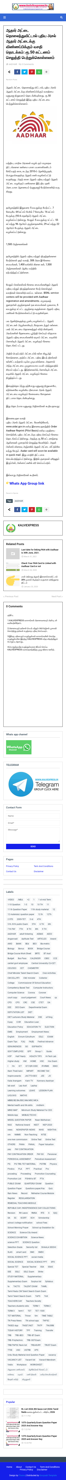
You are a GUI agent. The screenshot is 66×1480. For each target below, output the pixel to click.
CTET (41, 1002)
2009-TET (21, 919)
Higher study (13, 1061)
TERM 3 (11, 1311)
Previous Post (11, 596)
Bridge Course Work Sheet (19, 953)
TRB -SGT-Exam (34, 1340)
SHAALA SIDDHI (48, 1247)
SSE (9, 1272)
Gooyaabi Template (48, 1475)
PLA (20, 1169)
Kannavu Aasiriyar (45, 1081)
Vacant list (30, 1360)
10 (32, 904)
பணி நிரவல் (31, 1374)
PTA (42, 1179)
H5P (10, 1056)
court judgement (28, 997)
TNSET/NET (27, 1325)
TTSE (10, 1350)
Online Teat (36, 1139)
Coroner (42, 993)
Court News (45, 997)
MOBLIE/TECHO (29, 1115)
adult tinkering (26, 934)
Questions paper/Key (35, 1188)
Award (53, 939)
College (11, 983)
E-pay (10, 1022)
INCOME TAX (43, 1071)
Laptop (34, 1086)
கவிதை (11, 1374)
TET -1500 (40, 1311)
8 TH (29, 929)
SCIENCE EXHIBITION (17, 1237)
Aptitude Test (27, 939)
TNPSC (46, 1320)
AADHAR (13, 64)
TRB (9, 1335)
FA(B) (31, 1041)
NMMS (18, 1134)
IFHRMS (45, 1066)
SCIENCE (12, 1232)
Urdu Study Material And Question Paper (26, 1355)
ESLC (41, 1037)
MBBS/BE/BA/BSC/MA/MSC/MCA (23, 1100)
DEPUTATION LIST (16, 1012)
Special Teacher (29, 1267)
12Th (49, 914)
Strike (40, 1272)
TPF (28, 1330)
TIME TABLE (47, 1316)
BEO (35, 944)
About (19, 1467)
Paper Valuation (46, 1144)
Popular (10, 1402)
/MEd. (20, 899)
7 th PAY (11, 929)
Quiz (51, 1188)
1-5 (25, 904)
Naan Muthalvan (42, 1120)
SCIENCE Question (31, 1242)
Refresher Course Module (42, 1193)
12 (54, 909)
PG (9, 1164)
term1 (21, 1311)
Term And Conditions (43, 866)
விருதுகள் (26, 1379)
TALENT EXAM (30, 1286)
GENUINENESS (14, 1046)
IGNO (55, 1066)
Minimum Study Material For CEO (36, 1110)
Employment (22, 1032)
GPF (29, 1051)
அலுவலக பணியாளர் (16, 1369)
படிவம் (20, 1374)
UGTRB (27, 1350)
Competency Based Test (18, 988)
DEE (9, 1007)
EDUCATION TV (34, 1027)
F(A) (23, 1041)
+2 (28, 899)
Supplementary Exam (17, 1281)
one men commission (17, 1139)
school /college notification (20, 1223)
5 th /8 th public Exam (18, 924)
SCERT (23, 1218)
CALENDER (35, 958)
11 (48, 904)
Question (49, 1183)
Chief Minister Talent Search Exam (23, 973)
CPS (17, 1002)
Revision (11, 1213)
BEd (27, 944)
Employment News (40, 1032)
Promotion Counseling (45, 1174)
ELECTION (49, 1027)
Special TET (13, 1267)
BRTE (37, 953)
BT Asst (47, 953)
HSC (42, 1061)
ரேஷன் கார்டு (13, 1379)
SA (9, 1218)
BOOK (30, 948)
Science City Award (28, 1232)
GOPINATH (37, 1046)
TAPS (37, 1296)
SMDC (41, 1252)
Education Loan (32, 1022)
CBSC (46, 958)
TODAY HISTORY (15, 1330)
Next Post (56, 596)
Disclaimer (38, 871)
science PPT (13, 1242)
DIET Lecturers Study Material (21, 1017)
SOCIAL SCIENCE (15, 1262)
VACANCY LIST (14, 1360)
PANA (22, 1144)
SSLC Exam (29, 1272)
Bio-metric (45, 944)
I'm (13, 1066)
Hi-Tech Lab (51, 1056)
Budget (11, 958)
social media (37, 1257)
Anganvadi (13, 939)
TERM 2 (47, 1306)
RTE (42, 1213)
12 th (40, 914)
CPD (10, 1002)
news (10, 1130)
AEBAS (40, 934)
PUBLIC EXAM (14, 1183)
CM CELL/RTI (13, 978)
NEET (36, 1125)
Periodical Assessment (45, 1159)
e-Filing (49, 1017)
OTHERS (11, 1144)
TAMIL (44, 1286)
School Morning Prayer (18, 1227)
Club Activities (49, 973)
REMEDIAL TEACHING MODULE (22, 1203)
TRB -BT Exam (33, 1335)
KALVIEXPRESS (28, 525)
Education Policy (15, 1027)
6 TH (42, 924)
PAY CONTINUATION (24, 1149)
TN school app (32, 1320)
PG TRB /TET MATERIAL (25, 1164)
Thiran (28, 1316)
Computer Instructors (43, 988)
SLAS (10, 1252)
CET (22, 968)
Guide (49, 1051)
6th (49, 924)
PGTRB (43, 1164)
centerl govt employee (18, 963)
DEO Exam (20, 1007)
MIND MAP (13, 1110)
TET (29, 1311)
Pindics (11, 1169)
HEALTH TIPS (35, 1056)
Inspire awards (14, 1076)
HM (24, 1061)
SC (15, 1218)
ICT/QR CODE (32, 1066)
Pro (47, 1169)
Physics (53, 1164)
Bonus (21, 948)
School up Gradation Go (43, 1227)
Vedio (10, 1365)
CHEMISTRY (33, 968)
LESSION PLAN (46, 1090)
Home (9, 1467)
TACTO (16, 1286)
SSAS (50, 1267)
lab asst (11, 1086)
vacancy (52, 1355)
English (11, 1037)
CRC (25, 1002)
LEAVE (32, 1090)
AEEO (49, 934)
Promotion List (14, 1179)
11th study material (40, 909)
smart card (21, 1252)
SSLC (17, 1272)
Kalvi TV (29, 1081)
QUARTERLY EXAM (32, 1183)
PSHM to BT (30, 1179)
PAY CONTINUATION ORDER (20, 1154)
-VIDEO (11, 899)
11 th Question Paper (17, 909)
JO (49, 1076)
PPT (28, 1169)
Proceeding (26, 1174)
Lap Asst (23, 1086)
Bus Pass (22, 958)
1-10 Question (14, 904)
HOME (33, 1061)
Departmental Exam (38, 1007)
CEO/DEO (12, 968)
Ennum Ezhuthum (26, 1037)
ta (8, 1286)
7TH (21, 929)
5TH (34, 924)
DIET (30, 1012)
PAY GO (40, 1154)
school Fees (41, 1223)
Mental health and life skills (20, 1105)
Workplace (21, 1365)
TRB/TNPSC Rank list (17, 1345)
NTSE (43, 1134)
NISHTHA (52, 1130)
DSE (40, 1017)
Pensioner (52, 1154)
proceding (12, 1174)
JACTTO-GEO (31, 1076)
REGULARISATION (27, 1198)
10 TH (40, 904)
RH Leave (23, 1213)
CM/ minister (29, 978)
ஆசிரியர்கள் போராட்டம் (38, 1369)
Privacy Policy (12, 866)
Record (24, 1193)
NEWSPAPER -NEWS (25, 1130)
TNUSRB (50, 1325)
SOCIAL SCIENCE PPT (18, 1257)
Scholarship (43, 1218)
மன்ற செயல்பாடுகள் (48, 1374)
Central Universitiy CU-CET (43, 963)
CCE (55, 958)
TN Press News (14, 1320)
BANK (18, 944)
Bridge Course (43, 948)
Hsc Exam (52, 1061)
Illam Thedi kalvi (15, 1071)
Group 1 (38, 1051)
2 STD (10, 919)
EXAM (50, 1037)
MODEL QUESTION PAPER (19, 1120)
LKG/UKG (12, 1095)
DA (49, 1002)
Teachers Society (33, 1301)
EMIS (10, 1032)
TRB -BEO (19, 1335)
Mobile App (13, 1115)
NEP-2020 (47, 1125)
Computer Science (16, 993)
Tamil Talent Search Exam (19, 1296)
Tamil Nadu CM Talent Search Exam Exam (27, 1291)
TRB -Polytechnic (15, 1340)
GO (26, 1046)
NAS (10, 1125)
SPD (53, 1262)
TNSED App (13, 1325)
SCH (32, 1218)
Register (11, 1198)
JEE (42, 1076)
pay (9, 1149)
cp (56, 997)
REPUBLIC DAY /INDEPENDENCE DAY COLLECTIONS (31, 1208)
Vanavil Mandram (47, 1360)
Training (38, 1330)
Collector (43, 978)
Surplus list (36, 1281)
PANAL (31, 1144)
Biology (11, 948)
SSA (42, 1267)
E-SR (19, 1022)
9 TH (44, 929)
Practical (38, 1169)
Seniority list (31, 1247)
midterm (40, 1105)
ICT (20, 1066)
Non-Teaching (31, 1134)
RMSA (34, 1213)
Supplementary (34, 1276)
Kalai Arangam (14, 1081)
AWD (10, 944)
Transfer (49, 1330)
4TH (39, 919)
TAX (46, 1296)
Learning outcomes (16, 1090)
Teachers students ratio (18, 1306)
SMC (32, 1252)
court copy (12, 997)
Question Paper (15, 1188)
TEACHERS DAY (15, 1301)
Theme (22, 1475)
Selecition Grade (15, 1247)
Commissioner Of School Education (34, 983)
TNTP (39, 1325)
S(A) (55, 1213)
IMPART (30, 1071)
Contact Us (11, 871)
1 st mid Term (44, 899)
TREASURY (36, 1345)
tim (36, 1316)
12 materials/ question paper (21, 914)
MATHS (23, 1095)
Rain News (12, 1193)
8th (36, 929)
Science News (37, 1237)
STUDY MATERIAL (16, 1276)
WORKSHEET (36, 1365)
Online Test (50, 1139)
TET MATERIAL (14, 1316)
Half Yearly (21, 1056)
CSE (33, 1002)
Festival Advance (45, 1041)
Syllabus (49, 1281)
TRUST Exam (50, 1345)
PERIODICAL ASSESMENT (19, 1159)
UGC (18, 1350)
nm (9, 1134)
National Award (23, 1125)
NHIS (41, 1130)
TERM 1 (36, 1306)
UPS (36, 1350)
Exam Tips (12, 1041)
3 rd (31, 919)
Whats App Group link (26, 483)
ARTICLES (41, 939)
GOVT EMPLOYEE (16, 1051)
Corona (31, 993)
